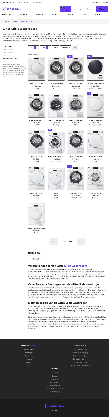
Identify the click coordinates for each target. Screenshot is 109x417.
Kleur (44, 48)
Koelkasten (39, 15)
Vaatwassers (69, 15)
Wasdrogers (23, 15)
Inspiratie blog (54, 373)
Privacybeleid (50, 388)
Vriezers (54, 15)
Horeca (84, 15)
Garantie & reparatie (80, 359)
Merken (97, 15)
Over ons (54, 379)
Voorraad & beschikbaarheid (80, 365)
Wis (75, 48)
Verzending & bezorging (80, 353)
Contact (105, 2)
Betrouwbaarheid (54, 385)
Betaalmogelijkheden (80, 362)
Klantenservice (96, 2)
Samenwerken (54, 382)
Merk (32, 48)
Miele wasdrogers (37, 259)
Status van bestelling (80, 356)
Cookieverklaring (54, 392)
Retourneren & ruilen (80, 350)
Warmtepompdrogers (10, 58)
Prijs (55, 48)
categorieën (32, 345)
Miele (18, 65)
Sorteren (65, 48)
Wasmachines (6, 15)
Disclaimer (59, 388)
